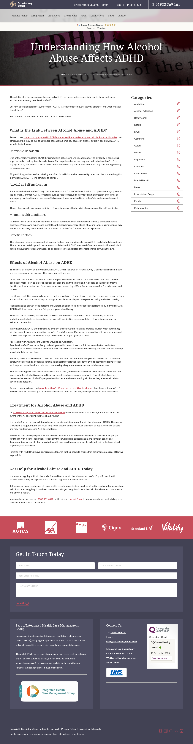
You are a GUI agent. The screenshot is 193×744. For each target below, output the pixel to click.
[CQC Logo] (159, 632)
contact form (75, 499)
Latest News (83, 74)
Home (63, 74)
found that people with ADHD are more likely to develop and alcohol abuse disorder (70, 137)
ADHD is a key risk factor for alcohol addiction (39, 412)
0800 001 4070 (45, 499)
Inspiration (139, 159)
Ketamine (139, 166)
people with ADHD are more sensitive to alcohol (66, 388)
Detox (137, 124)
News (111, 15)
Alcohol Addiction (143, 110)
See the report (159, 658)
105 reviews (100, 28)
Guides (137, 145)
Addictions (54, 15)
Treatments (70, 15)
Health (137, 152)
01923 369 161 (118, 632)
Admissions (97, 15)
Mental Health (141, 180)
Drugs (137, 131)
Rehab (137, 201)
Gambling (139, 138)
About (84, 15)
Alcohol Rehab (20, 15)
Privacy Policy (68, 728)
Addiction (139, 103)
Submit (20, 603)
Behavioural (140, 117)
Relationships (141, 208)
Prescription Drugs (144, 194)
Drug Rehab (37, 15)
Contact (122, 15)
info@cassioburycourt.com (121, 641)
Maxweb (96, 728)
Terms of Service (73, 734)
